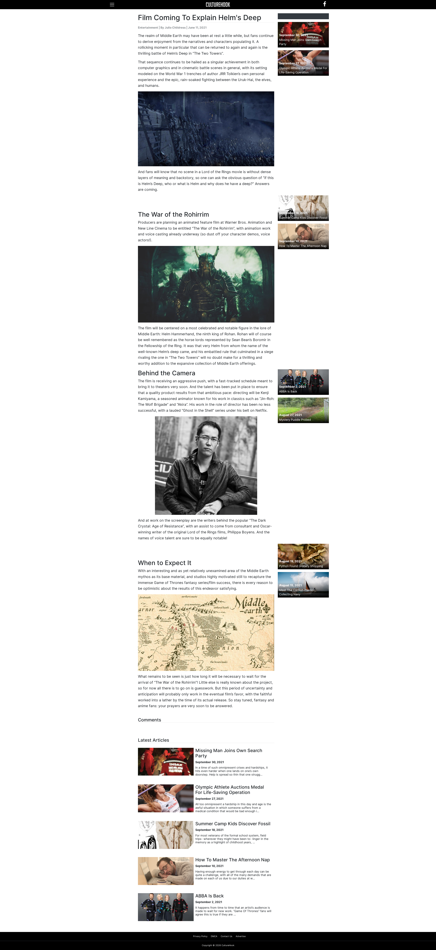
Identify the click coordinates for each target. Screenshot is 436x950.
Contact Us (226, 936)
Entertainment (148, 27)
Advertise (241, 936)
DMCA (214, 936)
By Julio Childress (173, 27)
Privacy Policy (200, 936)
